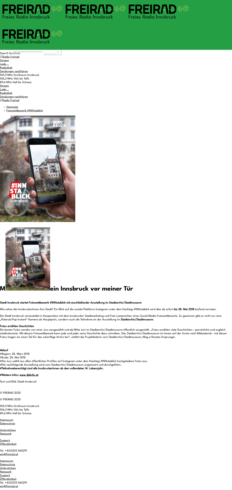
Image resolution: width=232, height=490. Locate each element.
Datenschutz (7, 423)
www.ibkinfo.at (29, 375)
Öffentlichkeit (8, 444)
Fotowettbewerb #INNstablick (24, 110)
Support (5, 440)
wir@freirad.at (9, 454)
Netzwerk (6, 434)
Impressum (6, 420)
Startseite (12, 107)
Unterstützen (8, 430)
